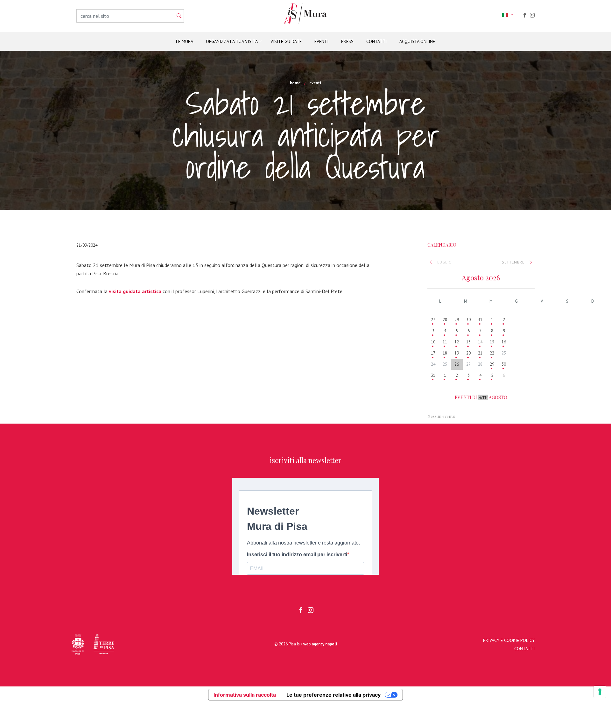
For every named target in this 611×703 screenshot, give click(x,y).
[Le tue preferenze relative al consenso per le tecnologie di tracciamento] (600, 692)
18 (445, 353)
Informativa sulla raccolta (245, 695)
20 (468, 353)
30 (468, 319)
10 (433, 342)
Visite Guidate (286, 41)
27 (433, 319)
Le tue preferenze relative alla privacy (333, 695)
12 (456, 342)
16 (504, 342)
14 (480, 342)
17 (433, 353)
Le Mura (184, 41)
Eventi (321, 41)
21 (480, 353)
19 (456, 353)
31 (480, 319)
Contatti (376, 41)
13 (468, 342)
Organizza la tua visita (232, 41)
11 (445, 342)
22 (492, 353)
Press (347, 41)
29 (456, 319)
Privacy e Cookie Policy (509, 640)
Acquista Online (417, 41)
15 (492, 342)
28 (445, 319)
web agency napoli (320, 644)
